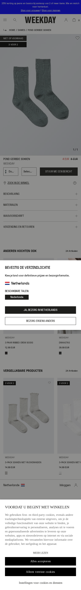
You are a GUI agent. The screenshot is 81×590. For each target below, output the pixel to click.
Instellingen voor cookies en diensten (40, 582)
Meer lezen (40, 552)
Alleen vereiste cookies (40, 571)
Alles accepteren (40, 561)
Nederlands (16, 297)
